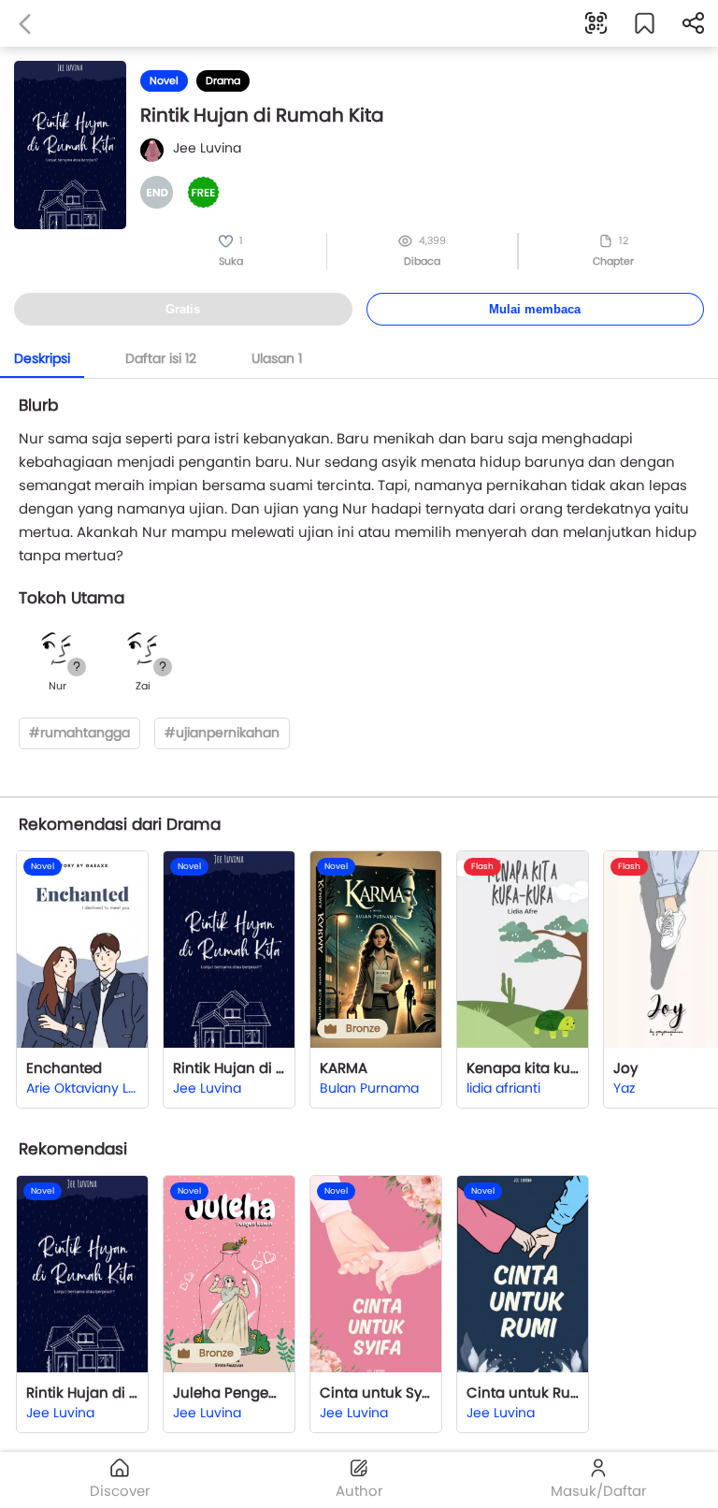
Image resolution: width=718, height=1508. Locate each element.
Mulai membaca (535, 309)
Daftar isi (160, 358)
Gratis (182, 309)
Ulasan (276, 358)
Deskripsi (42, 358)
